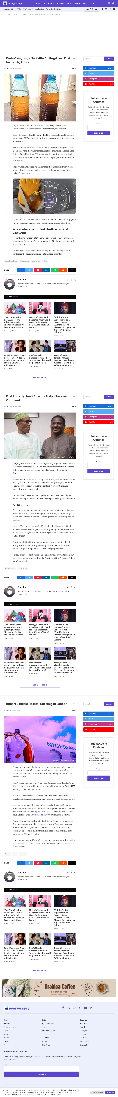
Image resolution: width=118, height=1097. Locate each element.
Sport (69, 3)
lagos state (36, 261)
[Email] (6, 158)
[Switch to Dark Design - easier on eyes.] (113, 3)
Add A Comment (40, 377)
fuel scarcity (24, 261)
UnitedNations (40, 815)
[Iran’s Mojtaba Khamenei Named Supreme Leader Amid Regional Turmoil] (40, 346)
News (38, 3)
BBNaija (77, 3)
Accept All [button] (110, 1092)
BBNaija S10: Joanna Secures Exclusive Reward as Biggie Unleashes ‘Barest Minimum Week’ (40, 9)
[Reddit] (6, 147)
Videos (91, 3)
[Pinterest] (6, 142)
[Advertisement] (59, 35)
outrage (36, 555)
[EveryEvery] (12, 3)
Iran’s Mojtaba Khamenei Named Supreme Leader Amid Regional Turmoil (40, 359)
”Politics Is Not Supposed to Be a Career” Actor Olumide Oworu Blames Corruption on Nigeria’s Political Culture (64, 325)
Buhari (16, 470)
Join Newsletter (91, 9)
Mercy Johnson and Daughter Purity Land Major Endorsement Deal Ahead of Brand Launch (39, 322)
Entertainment (49, 3)
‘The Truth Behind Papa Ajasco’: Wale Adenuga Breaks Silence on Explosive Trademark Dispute (14, 322)
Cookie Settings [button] (97, 1092)
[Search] (109, 3)
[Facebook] (6, 131)
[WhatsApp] (6, 152)
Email (99, 124)
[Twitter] (6, 136)
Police (45, 261)
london (22, 854)
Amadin (8, 69)
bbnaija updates (11, 261)
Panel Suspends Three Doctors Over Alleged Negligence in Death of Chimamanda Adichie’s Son (15, 360)
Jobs (84, 3)
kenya (15, 854)
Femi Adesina (10, 568)
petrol (71, 241)
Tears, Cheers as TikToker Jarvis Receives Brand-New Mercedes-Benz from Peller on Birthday (64, 360)
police (24, 250)
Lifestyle (61, 3)
